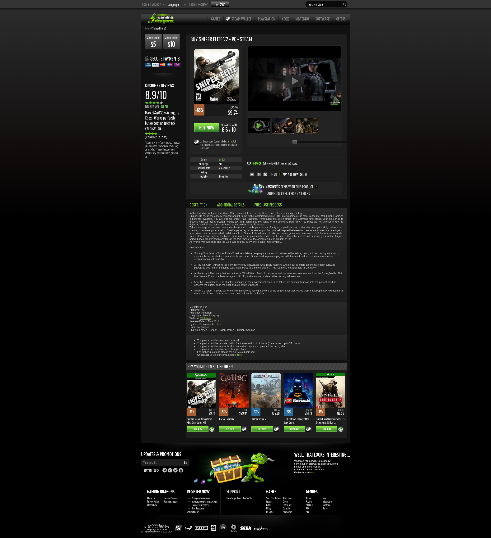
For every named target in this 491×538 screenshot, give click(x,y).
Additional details (231, 204)
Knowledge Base (234, 498)
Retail (268, 505)
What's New (152, 505)
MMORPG (309, 505)
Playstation (266, 18)
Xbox (285, 18)
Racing (309, 501)
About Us (151, 498)
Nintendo (302, 18)
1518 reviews (157, 106)
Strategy (326, 505)
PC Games (270, 511)
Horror (325, 508)
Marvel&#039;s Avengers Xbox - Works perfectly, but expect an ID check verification (162, 120)
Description (198, 204)
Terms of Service (170, 498)
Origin (285, 501)
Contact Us (247, 498)
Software (323, 18)
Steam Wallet (241, 18)
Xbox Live (287, 498)
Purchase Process (268, 204)
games (215, 18)
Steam (229, 141)
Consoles (286, 508)
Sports (325, 498)
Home (145, 4)
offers (341, 18)
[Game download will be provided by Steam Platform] (196, 142)
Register (203, 4)
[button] (158, 4)
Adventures (327, 501)
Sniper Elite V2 (159, 28)
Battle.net (287, 505)
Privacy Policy (153, 501)
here (311, 472)
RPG (307, 508)
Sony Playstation (273, 498)
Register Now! (193, 511)
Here (218, 324)
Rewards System (171, 501)
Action (222, 159)
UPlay (268, 508)
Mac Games (287, 511)
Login (192, 4)
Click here (205, 318)
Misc (307, 511)
